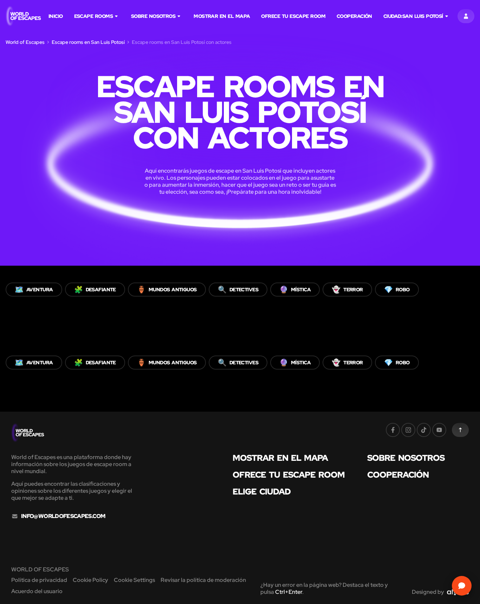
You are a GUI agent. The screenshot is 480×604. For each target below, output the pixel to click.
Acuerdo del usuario (37, 591)
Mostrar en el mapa (222, 16)
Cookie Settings (134, 580)
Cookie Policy (90, 580)
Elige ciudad (262, 491)
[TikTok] (424, 430)
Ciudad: (413, 16)
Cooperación (354, 16)
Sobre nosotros (153, 16)
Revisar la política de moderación (203, 580)
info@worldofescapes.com (63, 516)
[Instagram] (408, 430)
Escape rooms (93, 16)
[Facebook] (393, 430)
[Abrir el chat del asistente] (462, 586)
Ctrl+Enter (288, 592)
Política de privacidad (39, 580)
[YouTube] (439, 430)
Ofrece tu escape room (293, 16)
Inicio (55, 16)
